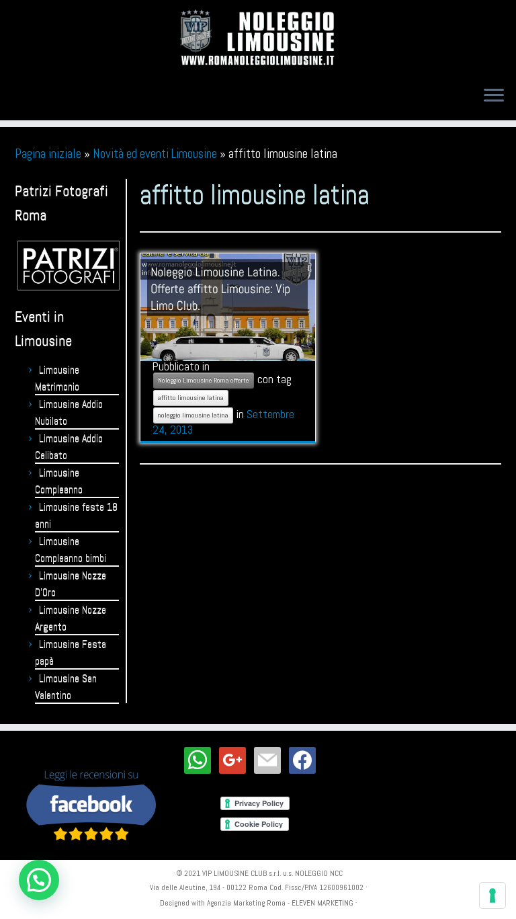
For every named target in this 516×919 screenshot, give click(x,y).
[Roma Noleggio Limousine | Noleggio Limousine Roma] (258, 38)
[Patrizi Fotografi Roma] (68, 265)
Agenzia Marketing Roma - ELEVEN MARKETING (280, 903)
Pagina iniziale (48, 153)
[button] (39, 880)
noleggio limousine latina (193, 415)
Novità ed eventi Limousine (155, 153)
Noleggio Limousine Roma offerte (203, 380)
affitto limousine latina (191, 397)
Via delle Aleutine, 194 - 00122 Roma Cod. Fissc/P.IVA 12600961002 (256, 887)
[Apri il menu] (494, 96)
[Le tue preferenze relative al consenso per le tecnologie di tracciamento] (492, 895)
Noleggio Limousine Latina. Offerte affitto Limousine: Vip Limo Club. (220, 289)
